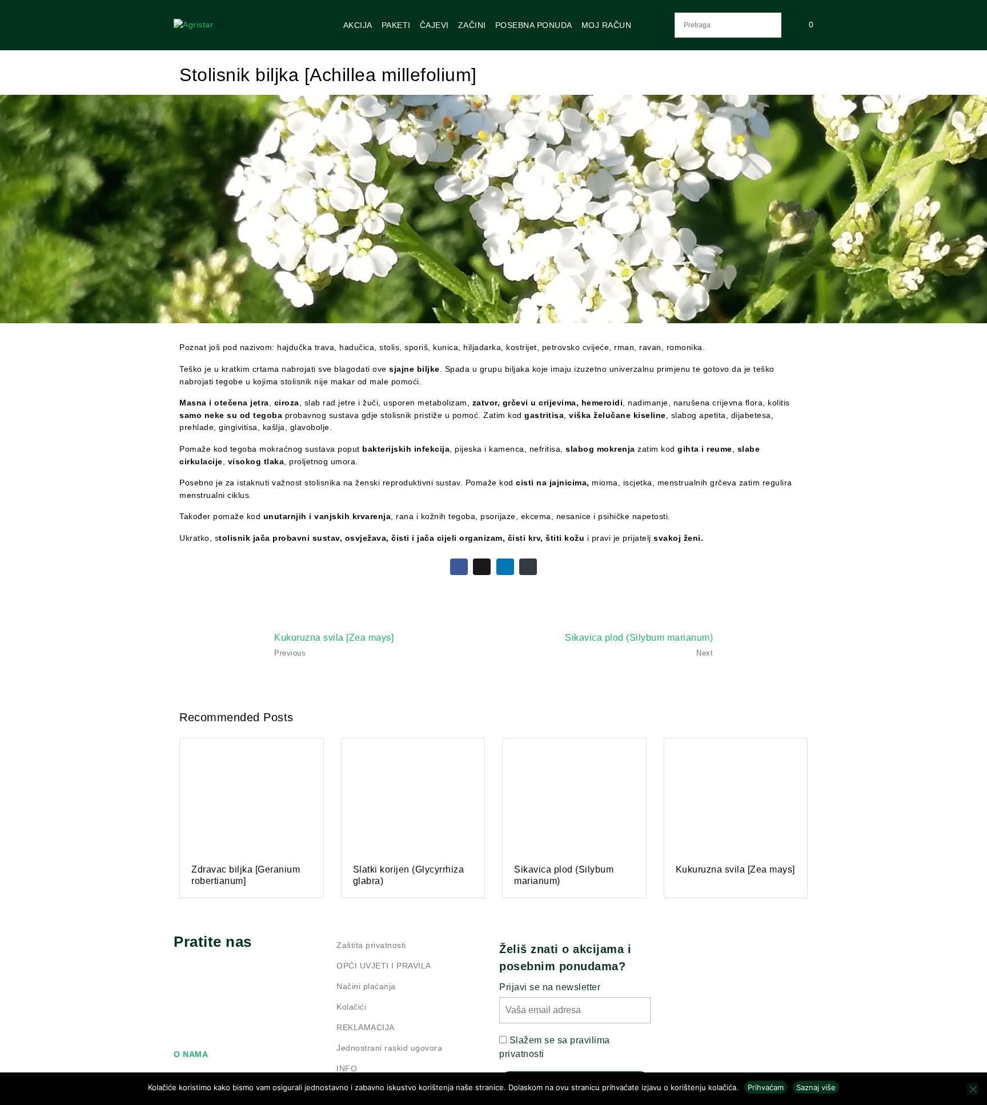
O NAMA (191, 1054)
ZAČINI (472, 25)
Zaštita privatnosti (371, 945)
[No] (972, 1089)
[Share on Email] (528, 566)
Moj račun (606, 25)
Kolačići (351, 1006)
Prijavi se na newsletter (549, 987)
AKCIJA (357, 25)
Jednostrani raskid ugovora (389, 1047)
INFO (346, 1068)
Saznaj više (816, 1087)
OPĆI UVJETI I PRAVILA (383, 965)
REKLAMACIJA (365, 1027)
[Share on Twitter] (482, 566)
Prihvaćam (766, 1087)
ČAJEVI (434, 25)
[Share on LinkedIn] (505, 566)
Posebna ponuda (533, 25)
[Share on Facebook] (459, 566)
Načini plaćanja (366, 986)
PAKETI (396, 25)
